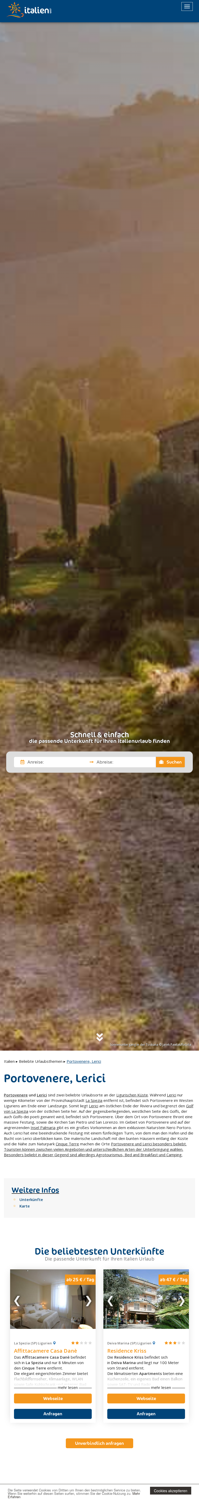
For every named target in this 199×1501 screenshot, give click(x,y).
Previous (17, 1299)
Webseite (53, 1398)
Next (88, 1299)
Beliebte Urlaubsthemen (40, 1061)
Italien (9, 1061)
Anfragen (53, 1414)
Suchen (174, 762)
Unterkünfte (31, 1199)
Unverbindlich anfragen (99, 1443)
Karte (24, 1206)
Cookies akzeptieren (170, 1490)
